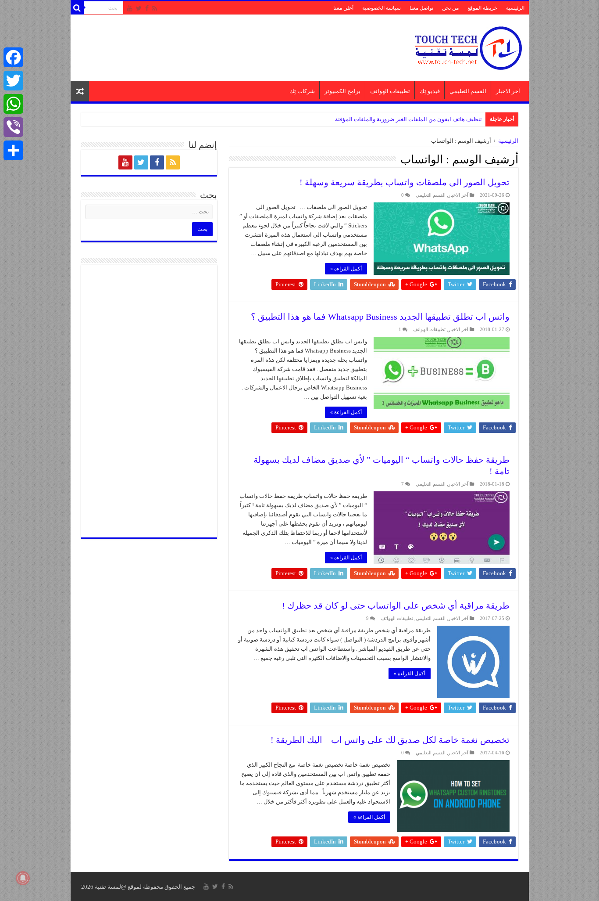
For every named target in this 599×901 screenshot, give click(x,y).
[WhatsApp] (13, 103)
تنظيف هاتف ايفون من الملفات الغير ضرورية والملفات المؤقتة (408, 119)
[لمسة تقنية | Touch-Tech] (467, 46)
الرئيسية (515, 8)
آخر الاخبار (508, 91)
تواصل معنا (421, 8)
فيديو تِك (430, 91)
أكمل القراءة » (346, 269)
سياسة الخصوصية (381, 8)
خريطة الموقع (482, 8)
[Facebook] (147, 8)
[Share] (13, 150)
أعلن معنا (343, 8)
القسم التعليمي (467, 91)
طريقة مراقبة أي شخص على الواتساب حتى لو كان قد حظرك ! (396, 605)
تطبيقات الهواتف (390, 91)
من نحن (450, 8)
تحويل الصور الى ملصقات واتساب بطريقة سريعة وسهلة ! (405, 182)
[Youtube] (129, 8)
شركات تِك (302, 91)
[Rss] (154, 8)
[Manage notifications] (23, 878)
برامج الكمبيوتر (342, 91)
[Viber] (13, 127)
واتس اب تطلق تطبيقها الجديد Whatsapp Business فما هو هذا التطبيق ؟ (380, 316)
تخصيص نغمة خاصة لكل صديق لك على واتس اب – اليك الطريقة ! (390, 740)
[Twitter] (139, 8)
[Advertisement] (236, 43)
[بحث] (77, 7)
